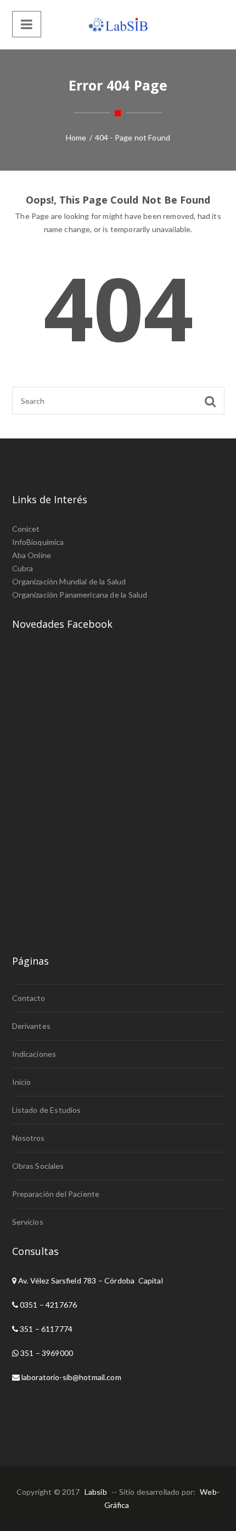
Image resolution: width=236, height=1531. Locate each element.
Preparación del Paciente (56, 1193)
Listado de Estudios (46, 1110)
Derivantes (31, 1026)
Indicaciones (34, 1054)
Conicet (26, 528)
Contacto (29, 998)
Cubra (22, 568)
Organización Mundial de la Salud (69, 581)
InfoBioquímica (38, 542)
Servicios (27, 1221)
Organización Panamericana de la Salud (80, 594)
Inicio (21, 1082)
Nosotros (28, 1137)
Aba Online (32, 555)
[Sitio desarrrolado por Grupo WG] (118, 24)
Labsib (96, 1491)
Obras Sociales (38, 1165)
